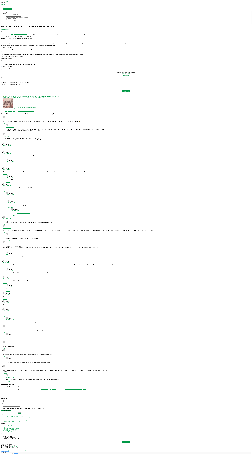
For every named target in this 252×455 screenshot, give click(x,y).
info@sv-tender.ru (15, 446)
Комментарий (4, 398)
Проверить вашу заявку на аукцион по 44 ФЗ (13, 416)
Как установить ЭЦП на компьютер (19, 34)
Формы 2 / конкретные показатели (13, 16)
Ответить (5, 123)
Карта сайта (39, 450)
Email (2, 403)
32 (11, 29)
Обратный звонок (5, 451)
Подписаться (126, 75)
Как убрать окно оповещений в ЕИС (11, 421)
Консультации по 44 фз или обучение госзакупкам (24, 107)
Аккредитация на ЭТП (11, 20)
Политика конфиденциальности (8, 450)
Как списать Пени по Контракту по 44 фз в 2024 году (15, 420)
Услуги (4, 13)
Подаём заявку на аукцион (9, 427)
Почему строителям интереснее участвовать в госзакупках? (16, 417)
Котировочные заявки (11, 18)
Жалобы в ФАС (9, 19)
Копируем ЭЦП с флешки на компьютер (12, 431)
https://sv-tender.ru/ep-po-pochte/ (23, 213)
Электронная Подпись (10, 111)
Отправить (15, 453)
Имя (2, 400)
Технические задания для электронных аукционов (17, 17)
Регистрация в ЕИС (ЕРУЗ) (12, 14)
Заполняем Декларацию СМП (10, 430)
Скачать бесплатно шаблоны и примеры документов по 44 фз (45, 108)
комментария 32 (30, 111)
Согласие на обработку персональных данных (75, 389)
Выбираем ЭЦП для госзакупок (10, 429)
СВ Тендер (3, 2)
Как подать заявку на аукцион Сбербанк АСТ (35, 97)
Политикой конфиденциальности (48, 389)
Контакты (5, 22)
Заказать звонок (126, 91)
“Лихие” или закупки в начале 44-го (11, 418)
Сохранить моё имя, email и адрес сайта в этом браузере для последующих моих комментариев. (23, 408)
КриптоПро (21, 111)
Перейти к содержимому (6, 1)
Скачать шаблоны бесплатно (9, 425)
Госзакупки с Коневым (126, 73)
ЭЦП (25, 111)
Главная (5, 12)
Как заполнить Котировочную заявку (11, 428)
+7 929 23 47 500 (7, 9)
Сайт (2, 405)
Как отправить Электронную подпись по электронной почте (45, 96)
